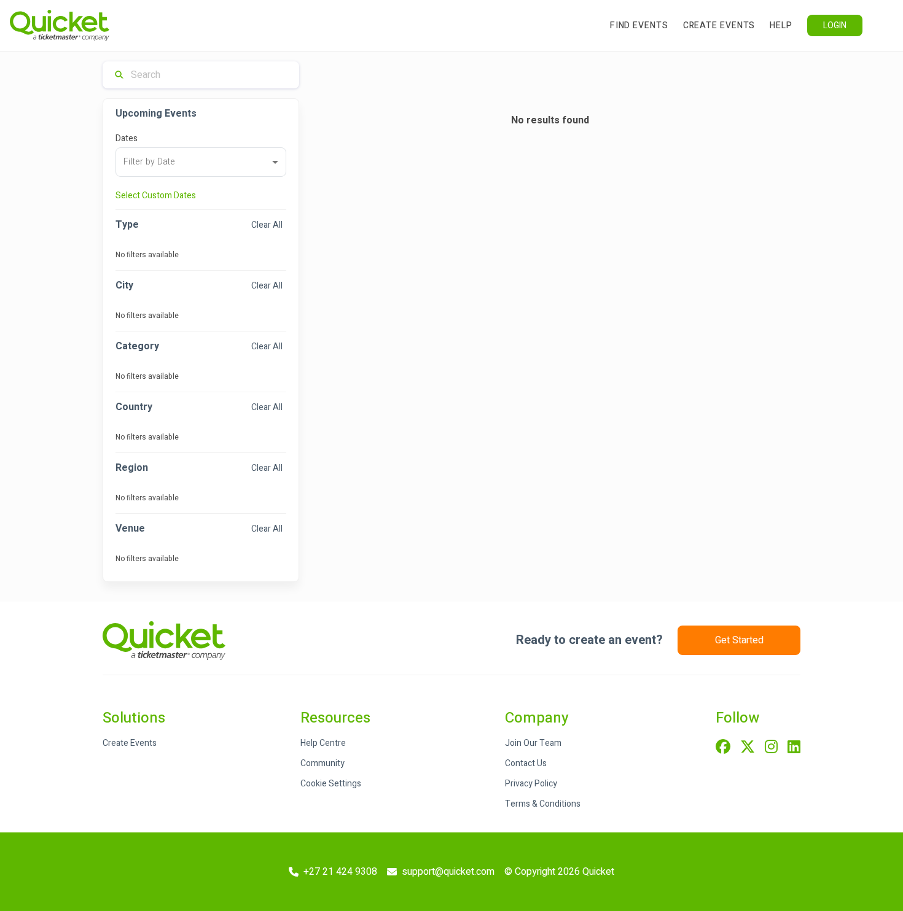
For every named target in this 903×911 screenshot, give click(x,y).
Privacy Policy (531, 783)
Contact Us (526, 763)
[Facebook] (723, 748)
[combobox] (200, 162)
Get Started (739, 640)
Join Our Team (533, 743)
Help (781, 25)
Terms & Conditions (542, 803)
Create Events (719, 25)
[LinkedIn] (794, 748)
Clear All (267, 225)
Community (322, 763)
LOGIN (834, 25)
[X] (747, 748)
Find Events (639, 25)
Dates (126, 138)
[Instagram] (771, 748)
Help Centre (323, 743)
